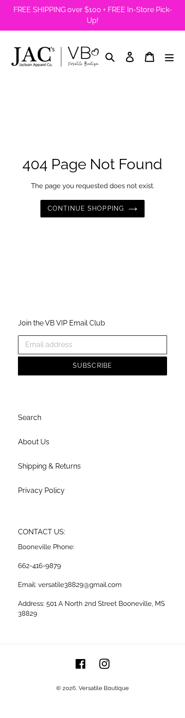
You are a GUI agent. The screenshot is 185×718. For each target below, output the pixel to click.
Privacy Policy (41, 490)
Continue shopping (86, 208)
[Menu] (169, 57)
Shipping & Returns (49, 466)
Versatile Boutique (104, 688)
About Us (33, 442)
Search (29, 417)
